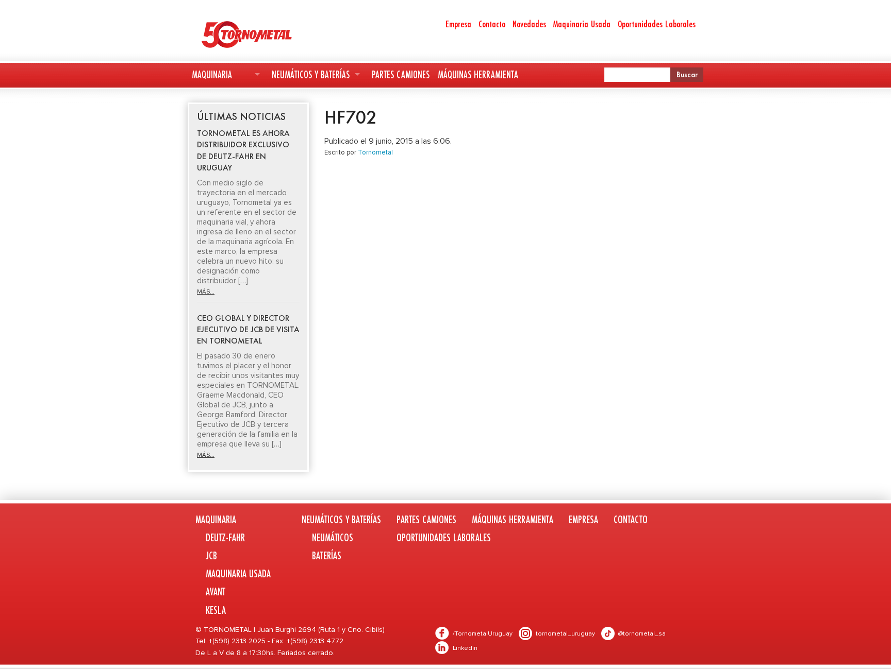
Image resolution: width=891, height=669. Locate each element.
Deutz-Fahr (225, 537)
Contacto (491, 23)
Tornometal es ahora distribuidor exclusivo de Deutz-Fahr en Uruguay (243, 150)
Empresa (458, 23)
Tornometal (375, 152)
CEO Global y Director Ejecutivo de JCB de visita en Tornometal (248, 330)
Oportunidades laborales (444, 537)
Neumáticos (332, 537)
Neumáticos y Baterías (311, 74)
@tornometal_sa (642, 634)
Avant (215, 591)
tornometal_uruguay (565, 634)
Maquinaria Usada (581, 23)
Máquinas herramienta (478, 74)
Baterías (326, 555)
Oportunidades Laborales (657, 23)
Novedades (529, 23)
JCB (211, 555)
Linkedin (465, 648)
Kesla (216, 610)
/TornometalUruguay (483, 634)
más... (205, 291)
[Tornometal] (273, 34)
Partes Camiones (401, 74)
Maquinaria (212, 74)
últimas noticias (241, 116)
